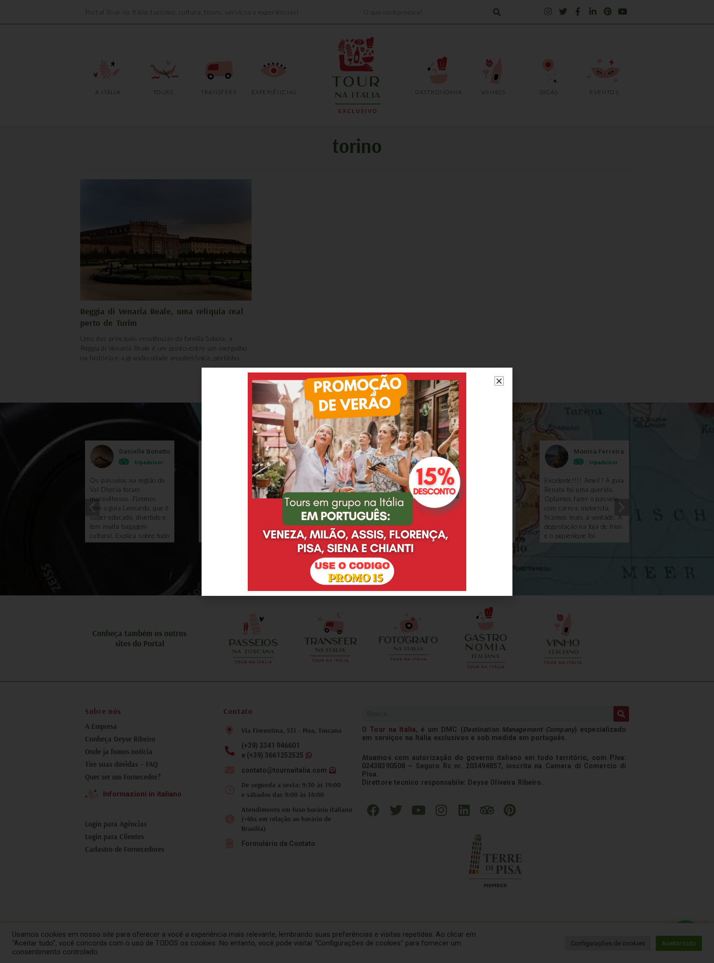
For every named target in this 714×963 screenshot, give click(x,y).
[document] (357, 481)
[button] (499, 381)
